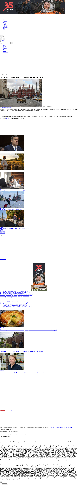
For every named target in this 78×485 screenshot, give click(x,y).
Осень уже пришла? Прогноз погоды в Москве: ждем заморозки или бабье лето (14, 228)
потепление (2, 232)
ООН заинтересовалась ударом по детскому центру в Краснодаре (13, 304)
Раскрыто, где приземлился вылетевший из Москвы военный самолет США (15, 292)
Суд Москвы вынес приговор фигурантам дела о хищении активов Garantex (15, 302)
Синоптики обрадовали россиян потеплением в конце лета (11, 209)
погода (1, 230)
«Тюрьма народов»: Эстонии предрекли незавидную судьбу (12, 293)
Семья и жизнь (3, 170)
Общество (2, 208)
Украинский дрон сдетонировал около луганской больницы (12, 300)
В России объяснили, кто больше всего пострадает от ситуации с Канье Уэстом (15, 303)
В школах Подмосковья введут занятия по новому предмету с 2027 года (13, 190)
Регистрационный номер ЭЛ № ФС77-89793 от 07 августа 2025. (61, 427)
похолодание (2, 233)
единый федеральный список (39, 443)
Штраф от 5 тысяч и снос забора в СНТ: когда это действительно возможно (22, 351)
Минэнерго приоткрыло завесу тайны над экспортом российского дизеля (14, 299)
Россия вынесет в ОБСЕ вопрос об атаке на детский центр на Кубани (14, 305)
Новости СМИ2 (3, 259)
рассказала (8, 118)
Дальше (1, 308)
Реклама (12, 410)
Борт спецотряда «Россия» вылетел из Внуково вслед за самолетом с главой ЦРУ (16, 306)
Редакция (9, 410)
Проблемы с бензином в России (6, 16)
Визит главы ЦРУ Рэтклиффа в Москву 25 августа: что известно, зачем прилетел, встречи (17, 301)
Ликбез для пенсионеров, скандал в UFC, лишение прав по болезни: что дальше (16, 295)
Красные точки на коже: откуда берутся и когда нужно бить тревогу (15, 376)
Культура (2, 370)
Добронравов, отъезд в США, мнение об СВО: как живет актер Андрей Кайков (23, 372)
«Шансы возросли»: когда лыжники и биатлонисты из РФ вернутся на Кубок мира (16, 294)
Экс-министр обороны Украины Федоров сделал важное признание (13, 262)
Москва (1, 189)
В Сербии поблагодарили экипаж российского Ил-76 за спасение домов (14, 291)
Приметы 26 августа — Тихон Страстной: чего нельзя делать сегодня (13, 171)
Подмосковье (2, 231)
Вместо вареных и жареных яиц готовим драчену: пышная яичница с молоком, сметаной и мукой (28, 330)
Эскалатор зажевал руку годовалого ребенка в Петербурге (12, 298)
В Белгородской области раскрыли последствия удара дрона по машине (14, 296)
